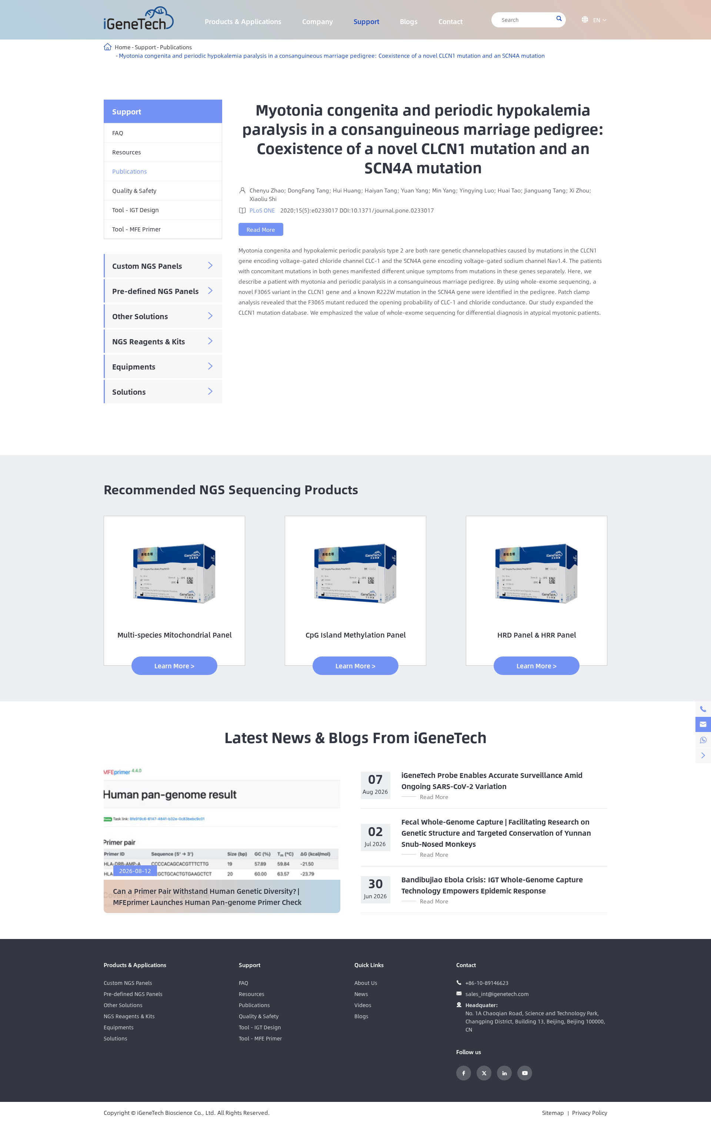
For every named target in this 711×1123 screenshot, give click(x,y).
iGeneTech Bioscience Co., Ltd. (176, 1112)
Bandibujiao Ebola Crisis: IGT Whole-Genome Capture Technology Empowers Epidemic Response (492, 885)
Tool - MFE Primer (136, 229)
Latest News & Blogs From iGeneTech (355, 736)
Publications (176, 47)
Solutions (129, 391)
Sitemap (553, 1112)
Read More (261, 229)
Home (123, 47)
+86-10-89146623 (486, 983)
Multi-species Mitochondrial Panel (174, 634)
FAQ (117, 132)
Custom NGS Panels (147, 265)
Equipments (134, 366)
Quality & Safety (134, 190)
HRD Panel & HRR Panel (536, 634)
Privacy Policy (589, 1112)
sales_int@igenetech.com (497, 994)
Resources (126, 152)
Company (317, 21)
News (361, 994)
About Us (365, 983)
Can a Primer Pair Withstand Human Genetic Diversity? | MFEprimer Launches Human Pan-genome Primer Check (207, 896)
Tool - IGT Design (135, 209)
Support (366, 21)
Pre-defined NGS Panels (155, 291)
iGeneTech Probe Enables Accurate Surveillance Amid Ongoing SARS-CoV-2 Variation (492, 780)
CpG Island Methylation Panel (356, 634)
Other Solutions (140, 316)
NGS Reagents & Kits (148, 341)
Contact (450, 21)
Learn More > (174, 666)
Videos (362, 1005)
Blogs (409, 21)
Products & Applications (243, 21)
